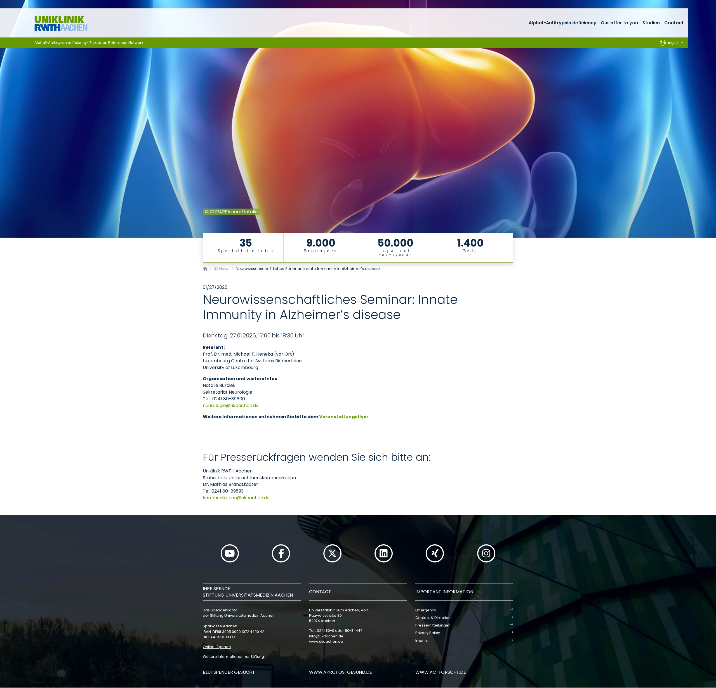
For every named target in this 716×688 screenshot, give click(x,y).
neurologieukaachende (231, 405)
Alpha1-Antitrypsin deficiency (562, 23)
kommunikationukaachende (236, 498)
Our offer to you (619, 23)
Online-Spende (217, 646)
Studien (651, 23)
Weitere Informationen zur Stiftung (233, 656)
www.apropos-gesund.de (340, 672)
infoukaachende (326, 636)
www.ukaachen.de (326, 641)
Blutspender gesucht (229, 672)
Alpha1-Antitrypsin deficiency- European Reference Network (88, 42)
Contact (674, 23)
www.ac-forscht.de (440, 672)
